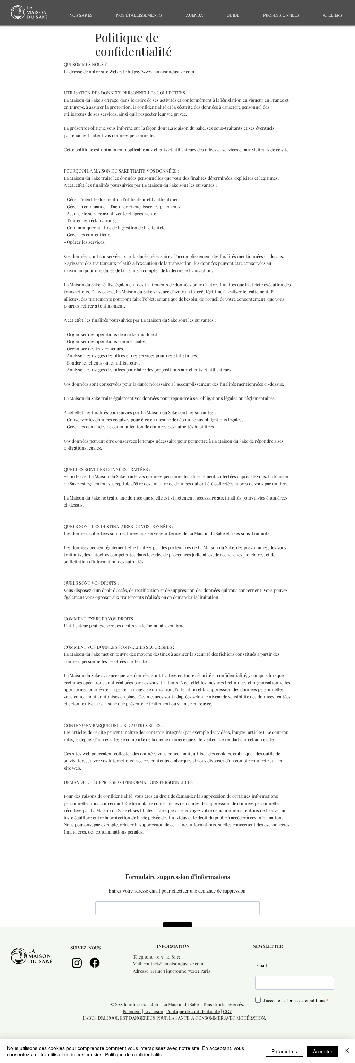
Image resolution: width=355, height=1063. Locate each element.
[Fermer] (347, 1051)
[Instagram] (77, 962)
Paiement (132, 1011)
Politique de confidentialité (193, 1011)
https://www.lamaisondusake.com (161, 71)
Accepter (322, 1051)
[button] (80, 15)
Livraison (153, 1011)
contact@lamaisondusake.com (173, 963)
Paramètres (284, 1051)
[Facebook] (94, 962)
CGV (227, 1011)
